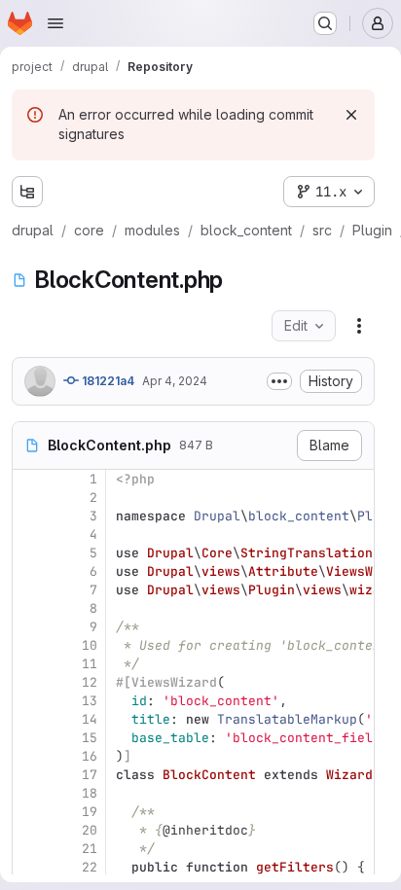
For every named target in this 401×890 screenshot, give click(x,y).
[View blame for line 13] (29, 701)
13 (89, 701)
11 (89, 664)
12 (89, 682)
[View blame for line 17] (29, 774)
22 (89, 867)
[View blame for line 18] (29, 793)
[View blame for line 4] (29, 534)
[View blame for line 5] (29, 553)
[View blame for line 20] (29, 830)
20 (89, 830)
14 (89, 719)
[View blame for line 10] (29, 645)
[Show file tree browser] (27, 191)
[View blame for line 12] (29, 682)
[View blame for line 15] (29, 738)
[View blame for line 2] (29, 497)
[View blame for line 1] (29, 479)
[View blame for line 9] (29, 627)
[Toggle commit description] (279, 381)
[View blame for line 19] (29, 811)
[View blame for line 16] (29, 756)
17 (89, 774)
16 (89, 756)
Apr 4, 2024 (174, 381)
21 (89, 848)
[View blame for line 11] (29, 664)
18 (89, 793)
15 (89, 738)
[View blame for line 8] (29, 608)
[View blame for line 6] (29, 571)
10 (89, 645)
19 (89, 811)
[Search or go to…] (325, 23)
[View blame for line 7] (29, 590)
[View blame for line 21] (29, 848)
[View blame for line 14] (29, 719)
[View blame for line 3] (29, 516)
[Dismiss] (351, 114)
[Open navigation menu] (55, 23)
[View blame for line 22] (29, 867)
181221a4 (106, 381)
